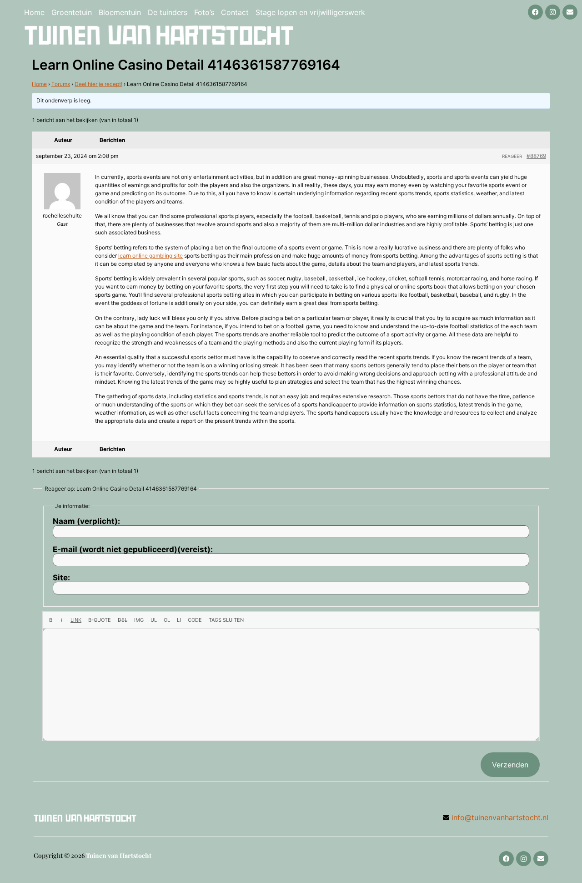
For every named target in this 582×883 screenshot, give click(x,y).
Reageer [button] (512, 156)
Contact (235, 12)
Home (34, 12)
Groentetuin (71, 12)
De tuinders (167, 12)
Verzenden (510, 764)
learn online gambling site (150, 255)
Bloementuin (120, 12)
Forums (60, 84)
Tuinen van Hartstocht (118, 855)
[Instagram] (552, 12)
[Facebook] (535, 12)
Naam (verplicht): (86, 521)
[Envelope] (569, 12)
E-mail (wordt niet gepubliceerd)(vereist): (133, 549)
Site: (61, 578)
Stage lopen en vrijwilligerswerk (310, 12)
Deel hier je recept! (98, 84)
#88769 (536, 155)
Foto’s (204, 12)
